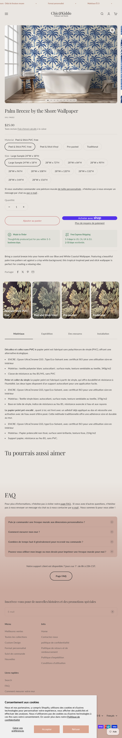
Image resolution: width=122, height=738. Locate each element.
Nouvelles (10, 659)
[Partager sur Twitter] (22, 271)
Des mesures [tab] (75, 333)
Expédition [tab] (47, 333)
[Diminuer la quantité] (9, 206)
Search (8, 680)
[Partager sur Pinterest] (27, 271)
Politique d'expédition (52, 657)
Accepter (47, 729)
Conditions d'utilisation (53, 663)
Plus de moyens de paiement (90, 223)
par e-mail (32, 192)
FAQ (7, 685)
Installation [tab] (103, 333)
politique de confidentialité (55, 642)
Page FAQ (61, 576)
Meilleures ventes (14, 631)
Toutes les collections (16, 636)
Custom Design (13, 642)
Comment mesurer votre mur (20, 691)
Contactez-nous (49, 636)
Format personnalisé (15, 648)
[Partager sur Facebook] (17, 271)
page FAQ (66, 503)
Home (44, 631)
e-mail (75, 507)
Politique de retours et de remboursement (54, 650)
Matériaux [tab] (18, 333)
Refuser (76, 729)
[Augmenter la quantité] (23, 206)
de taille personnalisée (69, 188)
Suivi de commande (15, 653)
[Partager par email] (32, 271)
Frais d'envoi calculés (27, 129)
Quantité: (10, 200)
